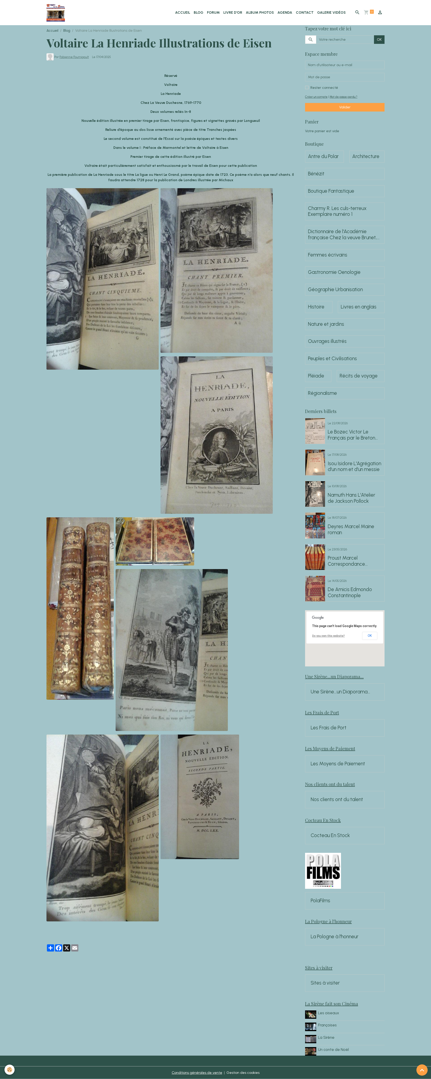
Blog (198, 12)
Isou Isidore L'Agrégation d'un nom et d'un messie (354, 467)
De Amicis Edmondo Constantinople (350, 593)
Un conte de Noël (333, 1049)
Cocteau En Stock (330, 835)
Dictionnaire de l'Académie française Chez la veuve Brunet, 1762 (342, 235)
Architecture (365, 156)
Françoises (327, 1025)
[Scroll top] (422, 1070)
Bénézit (316, 174)
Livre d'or (232, 12)
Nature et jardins (326, 324)
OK (379, 39)
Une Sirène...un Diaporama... (340, 692)
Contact (305, 12)
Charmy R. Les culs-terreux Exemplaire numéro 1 (337, 211)
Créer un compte (316, 96)
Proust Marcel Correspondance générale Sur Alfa (347, 561)
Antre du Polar (323, 156)
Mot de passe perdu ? (343, 96)
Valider (345, 107)
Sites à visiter (325, 983)
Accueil (182, 12)
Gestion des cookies (242, 1072)
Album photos (260, 12)
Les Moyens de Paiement (338, 764)
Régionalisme (322, 393)
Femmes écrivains (327, 255)
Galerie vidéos (331, 12)
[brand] (56, 13)
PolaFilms (320, 901)
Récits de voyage (359, 376)
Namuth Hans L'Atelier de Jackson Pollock (351, 498)
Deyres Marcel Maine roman (351, 530)
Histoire (316, 307)
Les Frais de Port (328, 728)
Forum (213, 12)
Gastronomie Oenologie (334, 272)
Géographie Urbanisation (335, 290)
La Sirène (326, 1037)
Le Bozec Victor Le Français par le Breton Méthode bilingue (351, 435)
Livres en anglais (358, 307)
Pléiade (316, 376)
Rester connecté (324, 87)
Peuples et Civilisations (332, 359)
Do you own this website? (328, 635)
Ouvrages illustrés (327, 341)
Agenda (284, 12)
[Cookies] (9, 1070)
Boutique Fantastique (331, 191)
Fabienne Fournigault (74, 57)
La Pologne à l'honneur (334, 937)
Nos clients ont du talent (337, 799)
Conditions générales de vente (197, 1072)
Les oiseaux (328, 1012)
